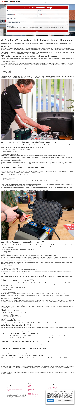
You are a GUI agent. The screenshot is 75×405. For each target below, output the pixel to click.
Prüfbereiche (52, 2)
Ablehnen (59, 400)
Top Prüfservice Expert (53, 387)
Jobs (28, 390)
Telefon (40, 14)
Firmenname (10, 10)
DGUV (29, 388)
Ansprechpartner (11, 14)
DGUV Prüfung (31, 385)
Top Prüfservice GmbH (53, 388)
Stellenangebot (31, 389)
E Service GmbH (31, 392)
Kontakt (32, 2)
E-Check (50, 386)
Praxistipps (59, 2)
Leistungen (44, 2)
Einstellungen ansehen (68, 400)
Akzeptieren (50, 400)
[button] (72, 391)
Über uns (38, 2)
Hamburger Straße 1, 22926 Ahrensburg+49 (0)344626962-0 (15, 389)
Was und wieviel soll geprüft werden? (15, 22)
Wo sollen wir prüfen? (11, 18)
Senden (37, 31)
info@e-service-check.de (12, 391)
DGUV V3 (29, 386)
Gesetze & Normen (68, 2)
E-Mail (39, 10)
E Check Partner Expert (32, 396)
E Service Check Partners (33, 394)
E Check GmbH (31, 393)
